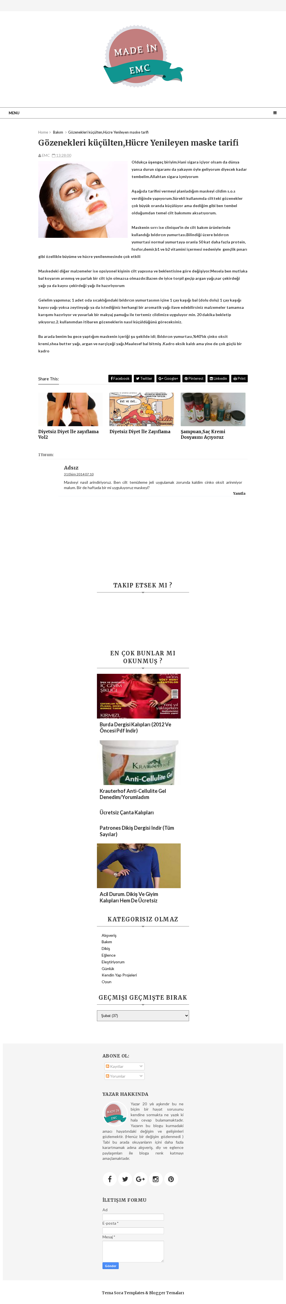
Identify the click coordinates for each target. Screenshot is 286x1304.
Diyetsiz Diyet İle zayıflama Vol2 (68, 434)
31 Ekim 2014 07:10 (79, 474)
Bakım (107, 941)
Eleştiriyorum (113, 961)
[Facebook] (110, 1179)
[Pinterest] (171, 1179)
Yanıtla (239, 493)
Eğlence (109, 955)
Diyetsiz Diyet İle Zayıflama (139, 431)
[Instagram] (156, 1179)
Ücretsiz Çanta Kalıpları (127, 812)
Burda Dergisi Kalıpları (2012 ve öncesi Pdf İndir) (135, 727)
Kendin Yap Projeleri (119, 975)
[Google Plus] (140, 1179)
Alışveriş (109, 935)
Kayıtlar (116, 1066)
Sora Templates (129, 1292)
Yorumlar (117, 1076)
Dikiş (106, 948)
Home (43, 132)
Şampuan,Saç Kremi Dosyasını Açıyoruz (203, 434)
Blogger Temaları (166, 1292)
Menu (14, 113)
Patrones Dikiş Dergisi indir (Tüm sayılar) (137, 831)
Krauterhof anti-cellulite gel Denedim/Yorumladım (133, 794)
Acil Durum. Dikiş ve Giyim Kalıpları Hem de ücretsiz (129, 897)
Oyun (106, 981)
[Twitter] (125, 1179)
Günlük (108, 968)
